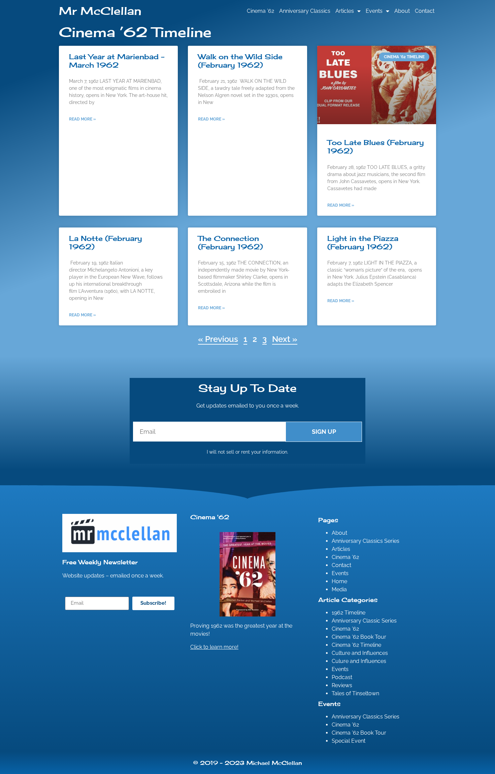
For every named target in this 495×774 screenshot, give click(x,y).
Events (374, 11)
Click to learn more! (214, 647)
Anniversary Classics (304, 11)
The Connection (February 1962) (230, 242)
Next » (284, 339)
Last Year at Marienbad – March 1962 (116, 60)
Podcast (342, 677)
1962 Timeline (348, 612)
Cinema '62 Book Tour (359, 637)
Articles (344, 11)
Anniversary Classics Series (365, 541)
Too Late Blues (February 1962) (375, 146)
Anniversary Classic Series (364, 621)
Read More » (82, 119)
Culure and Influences (359, 661)
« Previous (218, 339)
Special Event (348, 741)
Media (339, 589)
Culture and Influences (360, 653)
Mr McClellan (100, 10)
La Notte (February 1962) (105, 242)
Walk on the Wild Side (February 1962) (240, 60)
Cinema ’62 (260, 11)
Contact (424, 11)
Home (339, 581)
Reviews (342, 685)
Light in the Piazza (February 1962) (362, 242)
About (402, 11)
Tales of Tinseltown (355, 693)
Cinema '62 (345, 629)
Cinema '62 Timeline (356, 645)
